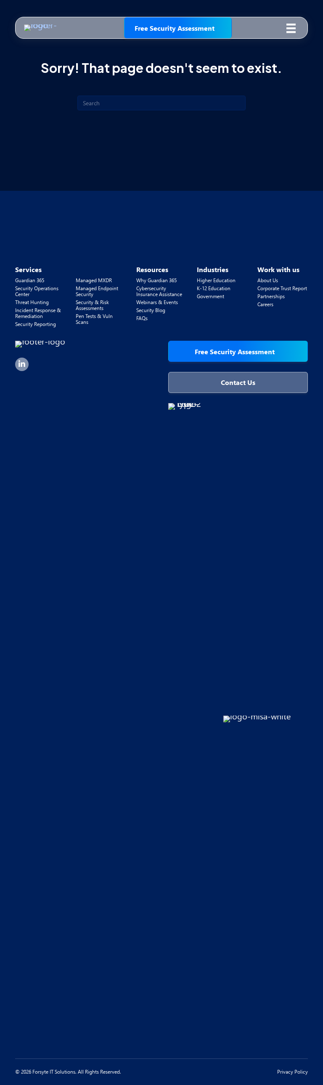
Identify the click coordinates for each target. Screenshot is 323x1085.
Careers (265, 304)
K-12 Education (213, 288)
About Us (267, 280)
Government (210, 296)
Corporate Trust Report (282, 288)
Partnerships (271, 296)
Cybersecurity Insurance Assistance (159, 291)
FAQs (142, 318)
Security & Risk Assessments (92, 305)
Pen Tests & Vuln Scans (94, 319)
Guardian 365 (29, 280)
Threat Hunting (32, 302)
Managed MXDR (94, 280)
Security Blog (150, 310)
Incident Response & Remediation (38, 313)
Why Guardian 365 (156, 280)
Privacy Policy (292, 1072)
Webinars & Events (157, 302)
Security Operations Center (36, 291)
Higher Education (216, 280)
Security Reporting (35, 324)
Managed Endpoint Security (97, 291)
